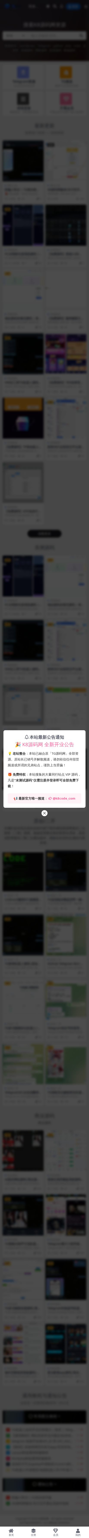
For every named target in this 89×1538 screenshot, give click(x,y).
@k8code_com (64, 798)
